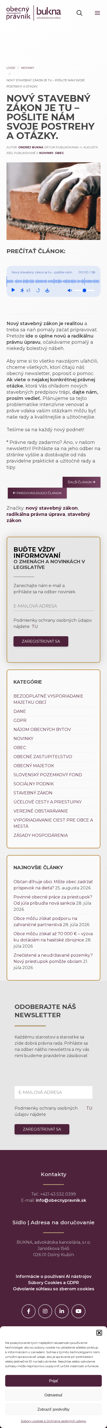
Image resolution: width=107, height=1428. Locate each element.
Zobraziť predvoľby (53, 1409)
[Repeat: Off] (38, 290)
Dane (20, 711)
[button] (99, 1332)
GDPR (20, 720)
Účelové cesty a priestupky (48, 802)
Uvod (10, 68)
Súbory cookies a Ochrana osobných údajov (53, 1421)
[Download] (47, 290)
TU (34, 626)
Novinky (27, 68)
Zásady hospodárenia (41, 835)
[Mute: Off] (69, 290)
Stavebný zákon (33, 792)
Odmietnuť (53, 1395)
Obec (59, 153)
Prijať (53, 1381)
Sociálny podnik (34, 783)
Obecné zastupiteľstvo (43, 756)
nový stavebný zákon (52, 508)
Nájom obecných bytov (42, 729)
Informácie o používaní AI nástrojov (53, 1276)
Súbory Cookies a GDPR (53, 1282)
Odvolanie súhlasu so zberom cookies (53, 1288)
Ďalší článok (80, 482)
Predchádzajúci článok (39, 493)
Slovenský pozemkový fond (48, 774)
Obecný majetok (34, 765)
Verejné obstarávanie (41, 811)
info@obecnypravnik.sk (61, 1200)
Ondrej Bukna (30, 147)
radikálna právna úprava (35, 514)
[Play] (13, 290)
